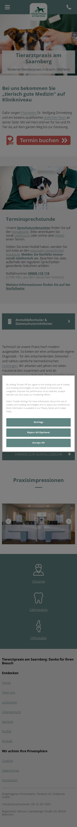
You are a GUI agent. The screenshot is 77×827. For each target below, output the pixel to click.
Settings (38, 422)
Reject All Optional (38, 432)
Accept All (38, 442)
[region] (38, 413)
